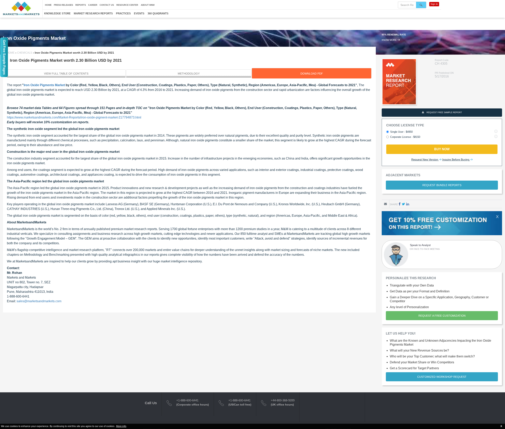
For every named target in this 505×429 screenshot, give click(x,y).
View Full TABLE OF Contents (66, 73)
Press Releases (63, 5)
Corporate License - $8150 (405, 136)
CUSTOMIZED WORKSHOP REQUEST (442, 376)
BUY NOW (442, 149)
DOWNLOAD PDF (311, 73)
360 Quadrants (158, 13)
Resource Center (127, 5)
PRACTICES (123, 13)
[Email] (385, 204)
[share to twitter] (403, 204)
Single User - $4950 (401, 131)
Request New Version (425, 159)
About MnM (147, 5)
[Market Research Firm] (21, 8)
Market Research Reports (93, 13)
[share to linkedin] (407, 204)
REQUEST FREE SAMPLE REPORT (444, 112)
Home (48, 5)
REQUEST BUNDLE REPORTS (441, 185)
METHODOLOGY (189, 73)
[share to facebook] (399, 204)
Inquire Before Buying (456, 159)
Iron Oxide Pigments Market (44, 85)
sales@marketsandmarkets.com (39, 301)
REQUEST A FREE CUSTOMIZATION (442, 315)
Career (92, 5)
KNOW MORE (389, 43)
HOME (11, 52)
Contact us (107, 5)
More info (121, 426)
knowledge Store (57, 13)
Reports (80, 5)
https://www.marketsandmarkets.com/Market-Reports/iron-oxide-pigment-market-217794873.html (74, 117)
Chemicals (24, 52)
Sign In (434, 4)
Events (139, 13)
